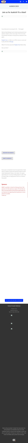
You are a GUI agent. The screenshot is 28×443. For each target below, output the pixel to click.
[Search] (23, 1)
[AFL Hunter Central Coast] (14, 315)
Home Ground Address (14, 306)
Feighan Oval (17, 44)
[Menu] (20, 1)
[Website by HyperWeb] (14, 440)
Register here (5, 40)
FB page (11, 41)
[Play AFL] (14, 329)
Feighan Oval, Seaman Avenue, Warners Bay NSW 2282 (14, 310)
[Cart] (26, 1)
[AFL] (14, 323)
